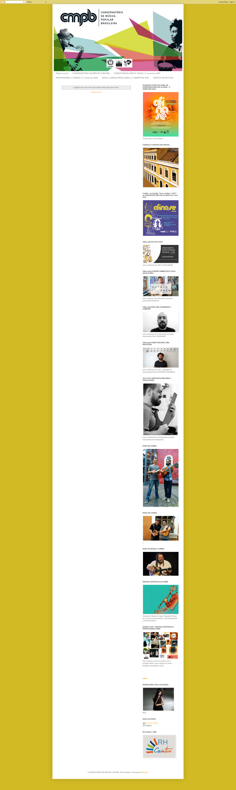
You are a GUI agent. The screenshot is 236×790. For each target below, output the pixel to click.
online (145, 678)
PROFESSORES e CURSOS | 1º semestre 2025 (77, 78)
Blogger (145, 772)
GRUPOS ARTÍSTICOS (163, 78)
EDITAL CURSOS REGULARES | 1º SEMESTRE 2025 (125, 78)
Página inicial (62, 73)
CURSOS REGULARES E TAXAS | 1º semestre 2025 (137, 73)
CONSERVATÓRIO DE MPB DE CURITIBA (91, 73)
